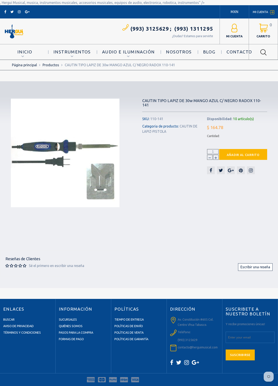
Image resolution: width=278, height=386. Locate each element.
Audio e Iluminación (128, 51)
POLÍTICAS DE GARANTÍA (131, 339)
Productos (51, 65)
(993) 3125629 (149, 29)
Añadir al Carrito (243, 155)
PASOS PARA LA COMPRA (76, 332)
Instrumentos (72, 51)
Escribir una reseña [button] (255, 267)
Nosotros (179, 51)
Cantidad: (213, 136)
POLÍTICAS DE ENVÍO (128, 326)
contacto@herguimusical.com (198, 347)
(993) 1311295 (193, 29)
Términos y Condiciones (22, 332)
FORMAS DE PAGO (71, 339)
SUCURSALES (68, 319)
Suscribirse (240, 355)
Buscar (9, 319)
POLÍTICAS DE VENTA (129, 332)
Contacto (239, 51)
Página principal (24, 65)
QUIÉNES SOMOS (71, 326)
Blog (209, 51)
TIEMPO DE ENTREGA (129, 319)
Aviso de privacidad (18, 326)
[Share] (211, 170)
